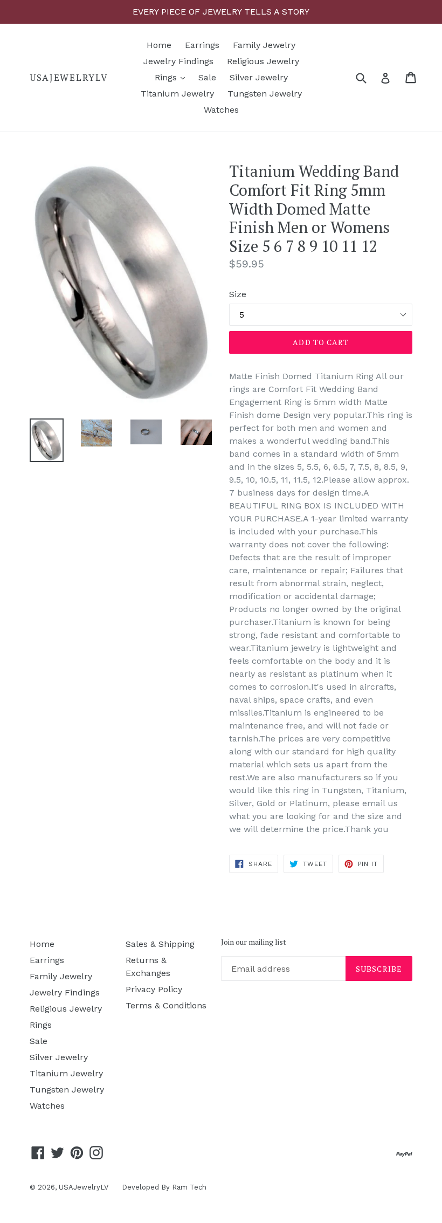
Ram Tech (189, 1187)
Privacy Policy (154, 989)
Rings (172, 77)
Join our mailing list (253, 942)
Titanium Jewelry (177, 93)
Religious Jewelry (263, 61)
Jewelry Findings (178, 61)
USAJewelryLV (69, 77)
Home (159, 45)
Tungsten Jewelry (264, 93)
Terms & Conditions (166, 1005)
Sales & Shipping (160, 944)
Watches (221, 110)
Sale (207, 77)
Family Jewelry (264, 45)
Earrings (202, 45)
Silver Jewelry (259, 77)
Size (237, 294)
